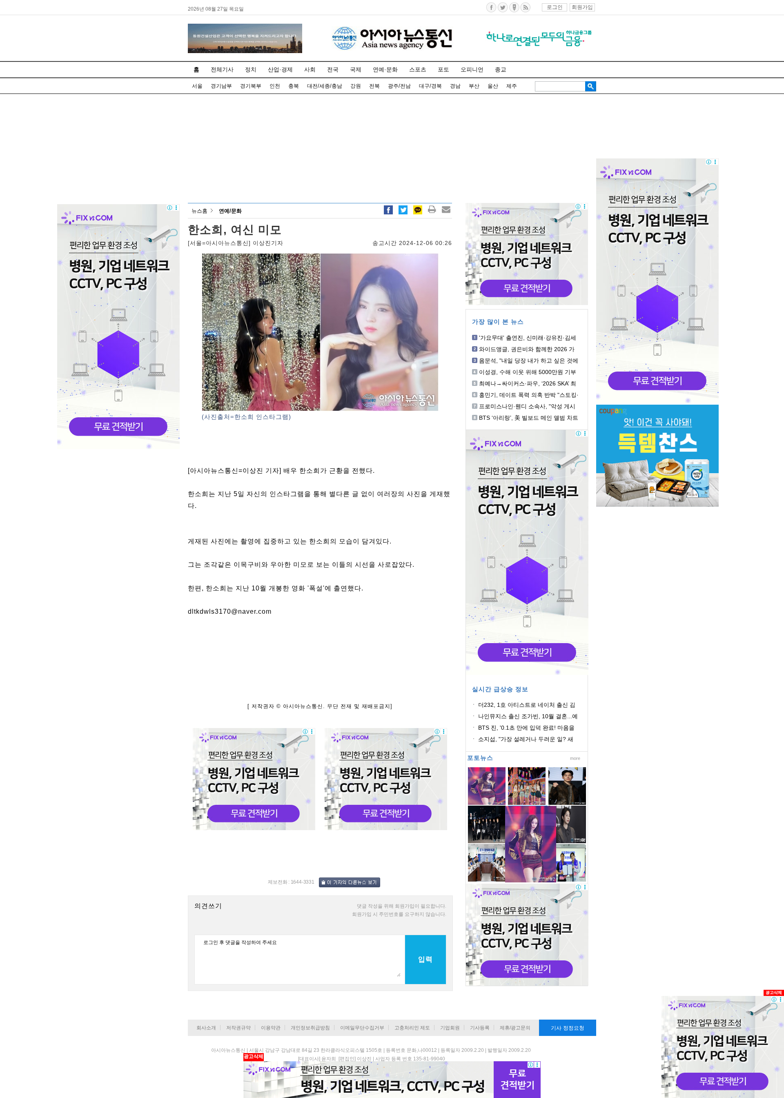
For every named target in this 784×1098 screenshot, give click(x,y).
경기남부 (221, 86)
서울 (197, 86)
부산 (474, 86)
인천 (275, 86)
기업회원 (450, 1028)
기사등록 (480, 1028)
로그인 (555, 7)
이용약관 (271, 1028)
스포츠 (417, 69)
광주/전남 (399, 86)
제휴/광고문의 (515, 1028)
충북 (293, 86)
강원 (355, 86)
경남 (455, 86)
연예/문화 (230, 211)
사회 (310, 69)
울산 (493, 86)
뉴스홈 (199, 211)
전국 (333, 69)
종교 (500, 69)
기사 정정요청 (567, 1028)
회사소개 (206, 1028)
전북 (374, 86)
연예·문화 (385, 69)
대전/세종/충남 (324, 86)
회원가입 (582, 7)
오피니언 (472, 69)
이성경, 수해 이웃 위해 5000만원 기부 (527, 372)
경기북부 (250, 86)
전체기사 (222, 69)
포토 (443, 69)
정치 (250, 69)
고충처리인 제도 (412, 1028)
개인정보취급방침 (310, 1028)
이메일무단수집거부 (362, 1028)
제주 (511, 86)
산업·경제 (280, 69)
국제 (355, 69)
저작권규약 (238, 1028)
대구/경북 (430, 86)
